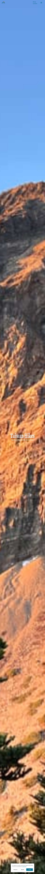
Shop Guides (35, 2)
